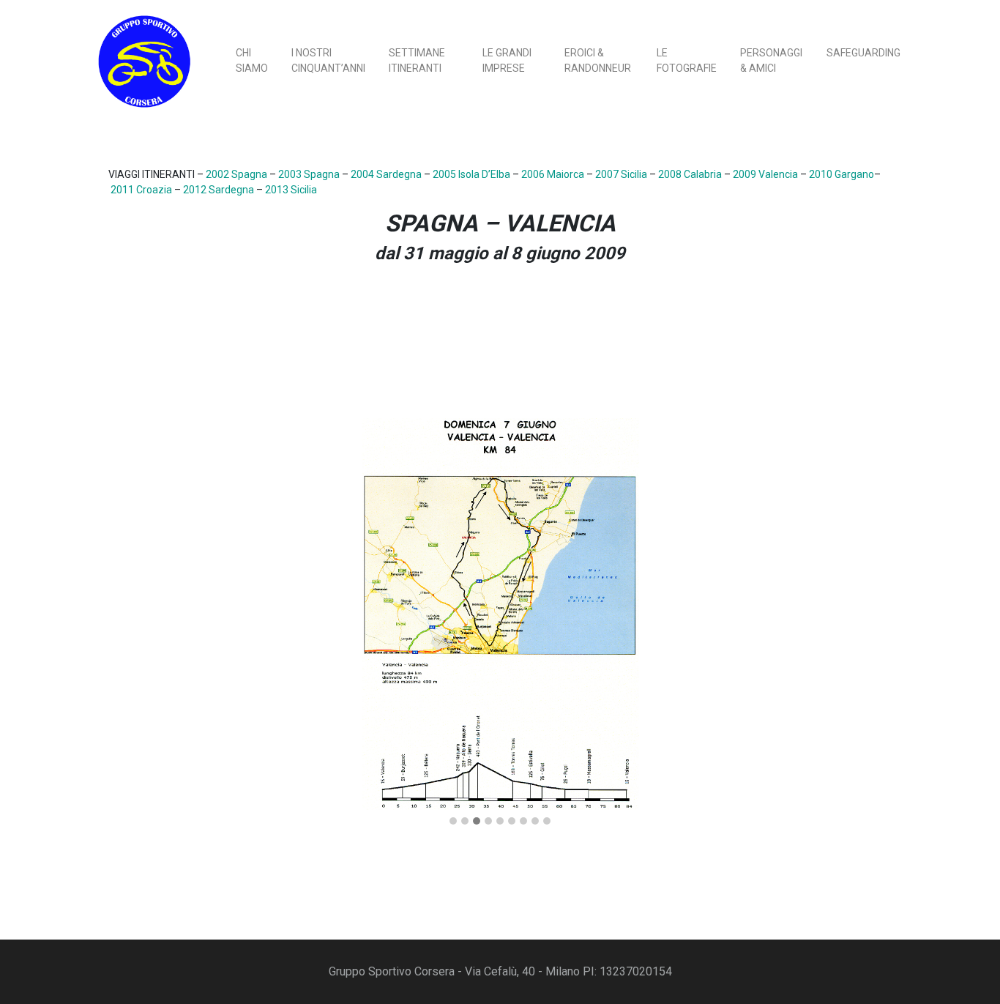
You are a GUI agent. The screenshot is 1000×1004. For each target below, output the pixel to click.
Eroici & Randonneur (597, 60)
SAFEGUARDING (863, 53)
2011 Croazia (141, 190)
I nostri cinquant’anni (328, 60)
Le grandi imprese (506, 60)
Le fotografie (687, 60)
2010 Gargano (841, 174)
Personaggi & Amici (771, 60)
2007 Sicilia (621, 174)
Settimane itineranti (417, 60)
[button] (453, 821)
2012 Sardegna (218, 190)
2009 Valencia (765, 174)
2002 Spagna (236, 174)
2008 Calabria (690, 174)
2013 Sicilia (291, 190)
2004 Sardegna (386, 174)
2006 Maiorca (552, 174)
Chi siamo (252, 60)
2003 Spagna (309, 174)
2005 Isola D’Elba (471, 174)
